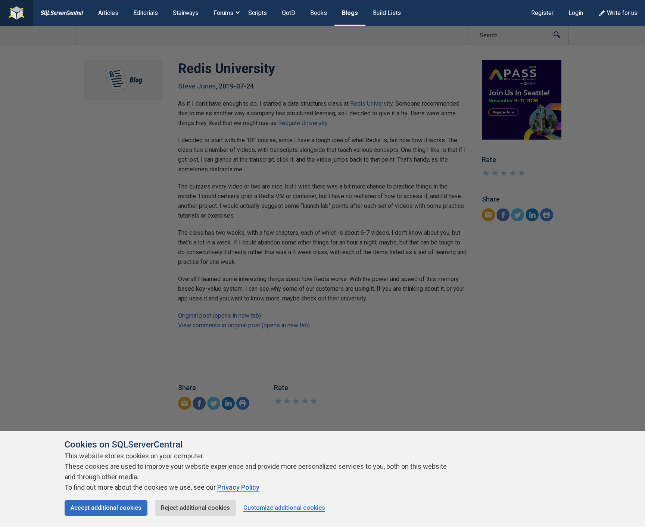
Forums (223, 12)
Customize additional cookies (284, 507)
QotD (288, 12)
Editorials (145, 12)
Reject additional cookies (195, 507)
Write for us (622, 12)
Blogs (350, 12)
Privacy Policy (238, 487)
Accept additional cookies (106, 507)
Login (575, 12)
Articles (108, 12)
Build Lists (387, 12)
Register (542, 12)
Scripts (257, 12)
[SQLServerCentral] (16, 13)
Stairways (186, 12)
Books (318, 12)
